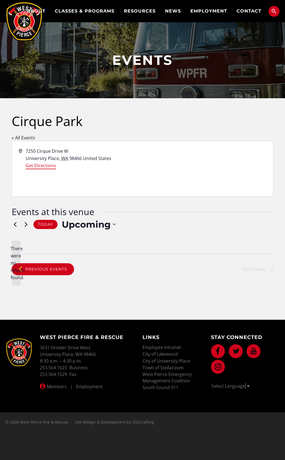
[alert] (16, 263)
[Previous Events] (15, 224)
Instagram (218, 367)
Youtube (254, 351)
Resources (140, 11)
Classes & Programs (84, 11)
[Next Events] (26, 224)
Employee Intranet (161, 347)
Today (45, 224)
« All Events (23, 138)
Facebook (218, 351)
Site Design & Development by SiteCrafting (114, 422)
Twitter (236, 351)
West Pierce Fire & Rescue (24, 21)
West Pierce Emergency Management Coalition (167, 377)
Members (57, 386)
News (173, 11)
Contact (249, 11)
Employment (208, 11)
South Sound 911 (160, 387)
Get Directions (41, 166)
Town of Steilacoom (163, 368)
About (36, 11)
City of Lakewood (160, 354)
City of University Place (166, 361)
